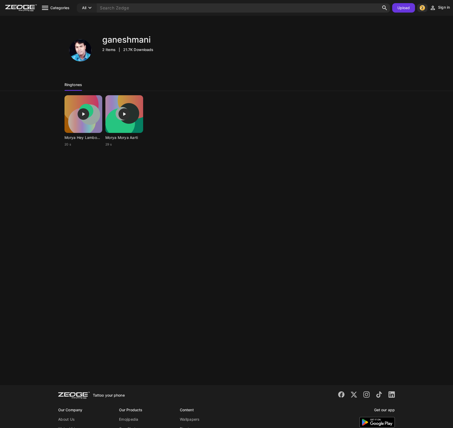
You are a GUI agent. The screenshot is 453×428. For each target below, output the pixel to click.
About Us (66, 419)
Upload (403, 7)
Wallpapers (189, 419)
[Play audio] (83, 114)
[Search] (384, 7)
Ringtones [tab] (73, 84)
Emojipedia (128, 419)
